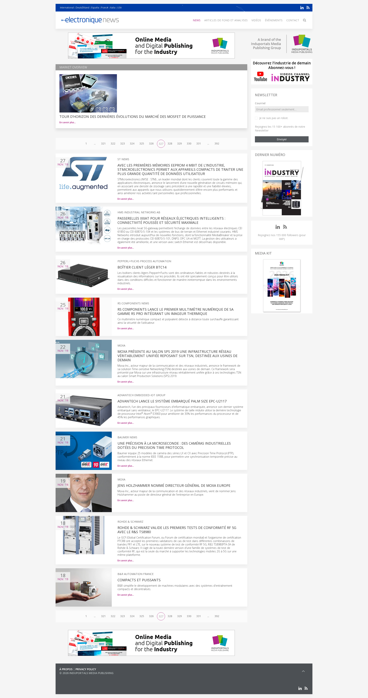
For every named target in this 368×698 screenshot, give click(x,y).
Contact (292, 20)
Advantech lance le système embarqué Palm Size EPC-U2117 (172, 401)
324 (132, 143)
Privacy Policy (86, 669)
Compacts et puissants (139, 580)
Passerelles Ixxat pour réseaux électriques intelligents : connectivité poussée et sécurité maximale (171, 220)
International (67, 7)
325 (141, 143)
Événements (274, 20)
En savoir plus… (67, 122)
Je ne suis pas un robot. (273, 118)
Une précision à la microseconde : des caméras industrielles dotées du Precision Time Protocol (174, 445)
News (196, 20)
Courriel (260, 103)
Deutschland (82, 7)
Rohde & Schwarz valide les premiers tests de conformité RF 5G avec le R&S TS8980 (176, 529)
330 (189, 143)
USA (119, 7)
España (95, 7)
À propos (65, 669)
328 (170, 143)
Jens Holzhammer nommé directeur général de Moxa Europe (173, 485)
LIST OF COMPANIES (72, 677)
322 (113, 143)
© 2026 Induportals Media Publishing (86, 673)
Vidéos (256, 20)
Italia (112, 7)
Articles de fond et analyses (226, 20)
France (104, 7)
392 (216, 143)
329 (179, 143)
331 (198, 143)
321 (103, 143)
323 (122, 143)
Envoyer (282, 139)
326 (151, 143)
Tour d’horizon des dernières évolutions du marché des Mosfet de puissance (132, 116)
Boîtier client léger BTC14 (141, 267)
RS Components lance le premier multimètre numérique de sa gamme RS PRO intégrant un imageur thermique (175, 311)
